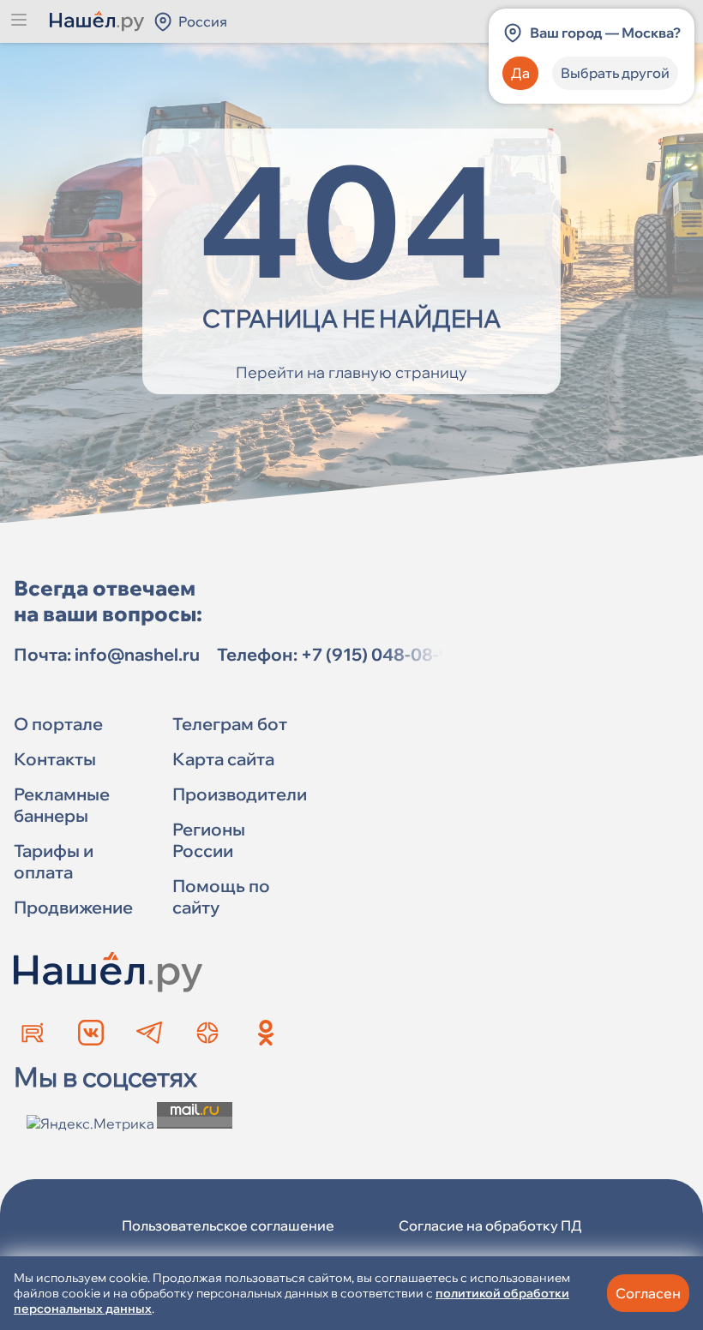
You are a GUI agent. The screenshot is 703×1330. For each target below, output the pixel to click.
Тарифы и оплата (53, 861)
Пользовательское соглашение (228, 1225)
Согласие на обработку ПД (490, 1225)
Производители (239, 794)
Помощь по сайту (221, 896)
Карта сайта (223, 759)
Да (520, 72)
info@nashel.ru (137, 654)
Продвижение (73, 907)
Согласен (648, 1293)
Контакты (55, 759)
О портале (58, 723)
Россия (202, 21)
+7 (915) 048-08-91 (380, 654)
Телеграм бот (229, 723)
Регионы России (208, 839)
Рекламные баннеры (62, 804)
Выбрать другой (615, 72)
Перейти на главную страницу (351, 372)
